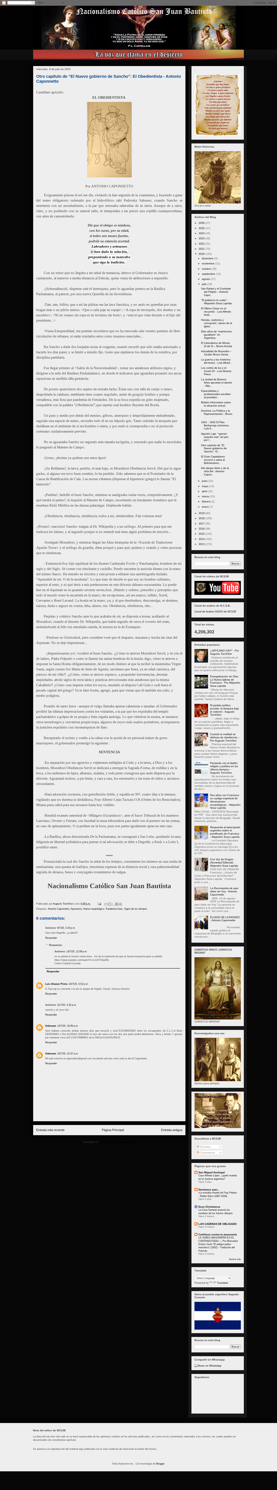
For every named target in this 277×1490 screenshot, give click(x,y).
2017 (202, 523)
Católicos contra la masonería (217, 1234)
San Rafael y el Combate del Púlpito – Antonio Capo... (216, 291)
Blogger (160, 1463)
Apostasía (76, 908)
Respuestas (55, 945)
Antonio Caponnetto (58, 908)
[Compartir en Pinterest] (120, 904)
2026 (202, 222)
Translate (222, 1282)
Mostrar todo (235, 1259)
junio (205, 480)
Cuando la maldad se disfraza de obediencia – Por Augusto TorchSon (224, 737)
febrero (206, 501)
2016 (202, 528)
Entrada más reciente (50, 1130)
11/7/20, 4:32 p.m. (67, 1004)
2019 (202, 513)
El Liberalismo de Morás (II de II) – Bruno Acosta (216, 344)
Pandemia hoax (114, 908)
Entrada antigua (171, 1130)
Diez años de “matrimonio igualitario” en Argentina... (216, 334)
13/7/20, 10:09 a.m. (67, 1025)
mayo (205, 486)
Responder (51, 937)
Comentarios (207, 1152)
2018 (202, 518)
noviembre (208, 263)
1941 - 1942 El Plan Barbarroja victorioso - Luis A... (215, 425)
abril (205, 491)
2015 (202, 533)
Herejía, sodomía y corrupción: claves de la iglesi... (216, 323)
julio (204, 284)
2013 (202, 544)
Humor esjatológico (93, 908)
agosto (206, 278)
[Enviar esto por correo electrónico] (106, 904)
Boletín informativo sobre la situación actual (216, 404)
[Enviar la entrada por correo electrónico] (99, 903)
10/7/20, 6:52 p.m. (79, 984)
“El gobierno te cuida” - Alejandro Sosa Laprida (216, 302)
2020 (202, 253)
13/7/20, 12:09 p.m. (76, 951)
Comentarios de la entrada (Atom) (117, 1142)
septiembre (209, 273)
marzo (206, 496)
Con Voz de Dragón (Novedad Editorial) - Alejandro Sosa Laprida (224, 862)
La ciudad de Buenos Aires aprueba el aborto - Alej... (216, 382)
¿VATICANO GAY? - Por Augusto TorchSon (224, 652)
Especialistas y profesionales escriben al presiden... (216, 394)
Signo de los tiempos (135, 908)
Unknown (50, 1025)
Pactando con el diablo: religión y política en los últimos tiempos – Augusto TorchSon (224, 768)
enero (206, 506)
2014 (202, 539)
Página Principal (113, 1130)
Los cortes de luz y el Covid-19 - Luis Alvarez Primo (216, 371)
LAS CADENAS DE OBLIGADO (217, 1223)
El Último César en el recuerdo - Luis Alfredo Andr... (216, 311)
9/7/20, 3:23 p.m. (66, 927)
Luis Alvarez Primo (56, 984)
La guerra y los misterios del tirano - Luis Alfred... (216, 361)
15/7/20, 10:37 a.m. (67, 1053)
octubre (207, 268)
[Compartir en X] (113, 904)
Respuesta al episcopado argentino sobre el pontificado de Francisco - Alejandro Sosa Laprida (225, 832)
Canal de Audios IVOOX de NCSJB (215, 611)
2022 (202, 243)
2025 (202, 228)
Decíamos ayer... (208, 1189)
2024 (202, 233)
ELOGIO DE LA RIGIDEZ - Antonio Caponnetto (225, 919)
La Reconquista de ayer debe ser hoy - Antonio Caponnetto (224, 891)
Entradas (204, 1146)
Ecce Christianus (209, 1206)
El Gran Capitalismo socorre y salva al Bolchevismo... (213, 459)
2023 (202, 238)
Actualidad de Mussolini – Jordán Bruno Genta (216, 353)
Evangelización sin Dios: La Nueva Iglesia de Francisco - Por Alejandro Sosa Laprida (225, 681)
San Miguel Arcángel (211, 1172)
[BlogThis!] (110, 904)
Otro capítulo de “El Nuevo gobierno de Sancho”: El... (214, 448)
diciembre (208, 258)
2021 (202, 248)
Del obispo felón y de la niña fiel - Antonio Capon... (215, 471)
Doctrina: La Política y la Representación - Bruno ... (216, 414)
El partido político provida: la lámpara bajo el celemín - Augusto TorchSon (224, 710)
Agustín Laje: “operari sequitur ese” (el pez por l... (214, 437)
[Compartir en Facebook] (117, 904)
